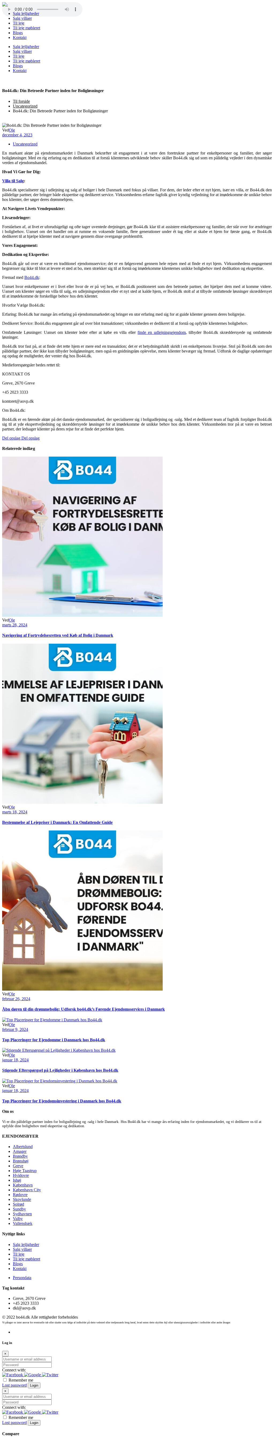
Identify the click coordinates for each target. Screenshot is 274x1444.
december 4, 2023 (17, 135)
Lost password (14, 1385)
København (23, 1185)
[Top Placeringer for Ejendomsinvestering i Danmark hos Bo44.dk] (59, 1081)
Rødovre (20, 1194)
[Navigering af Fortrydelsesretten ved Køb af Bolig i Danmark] (82, 615)
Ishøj (17, 1180)
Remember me (20, 1380)
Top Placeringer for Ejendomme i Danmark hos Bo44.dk (53, 1040)
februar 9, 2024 (15, 1029)
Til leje (18, 1254)
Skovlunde (22, 1199)
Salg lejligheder (26, 1244)
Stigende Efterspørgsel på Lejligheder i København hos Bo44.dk (60, 1070)
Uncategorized (25, 106)
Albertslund (23, 1146)
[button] (13, 1374)
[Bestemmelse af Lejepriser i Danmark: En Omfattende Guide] (82, 802)
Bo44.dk (31, 277)
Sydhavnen (22, 1214)
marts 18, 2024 (14, 812)
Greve (18, 1166)
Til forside (21, 101)
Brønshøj (20, 1161)
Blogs (18, 1263)
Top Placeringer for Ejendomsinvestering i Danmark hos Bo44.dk (61, 1101)
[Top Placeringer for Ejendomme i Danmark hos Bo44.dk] (52, 1020)
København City (27, 1190)
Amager (19, 1151)
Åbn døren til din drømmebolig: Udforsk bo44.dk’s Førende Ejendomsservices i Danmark (83, 1009)
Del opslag (11, 438)
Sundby (19, 1209)
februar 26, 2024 (16, 998)
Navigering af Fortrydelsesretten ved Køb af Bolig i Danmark (57, 635)
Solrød (18, 1204)
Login (34, 1385)
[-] (5, 4)
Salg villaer (22, 1249)
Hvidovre (21, 1175)
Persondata (22, 1277)
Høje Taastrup (25, 1170)
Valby (18, 1218)
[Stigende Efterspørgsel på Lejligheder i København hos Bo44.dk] (59, 1050)
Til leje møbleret (26, 1259)
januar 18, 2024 (15, 1060)
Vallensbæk (22, 1223)
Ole (12, 130)
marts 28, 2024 (14, 625)
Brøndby (20, 1156)
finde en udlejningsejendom (162, 332)
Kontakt (19, 1268)
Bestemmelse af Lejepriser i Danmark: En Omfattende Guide (57, 822)
